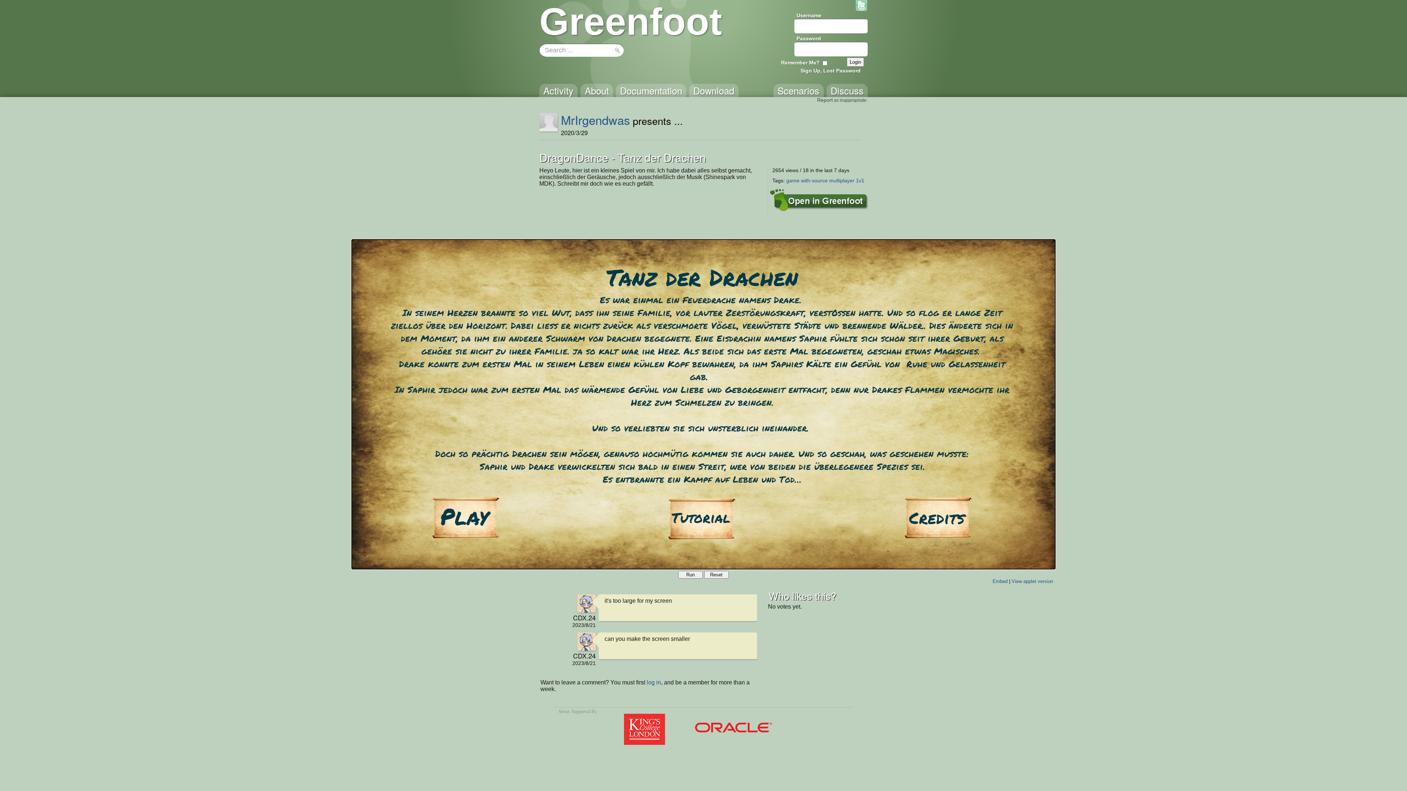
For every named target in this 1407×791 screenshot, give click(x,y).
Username (809, 15)
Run (690, 575)
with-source (814, 180)
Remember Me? (800, 63)
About (563, 711)
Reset (716, 575)
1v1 (860, 180)
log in (654, 682)
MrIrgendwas (595, 119)
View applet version (1032, 581)
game (792, 180)
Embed (1000, 581)
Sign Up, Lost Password (831, 71)
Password (809, 38)
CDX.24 (584, 617)
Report (825, 100)
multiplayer (841, 180)
